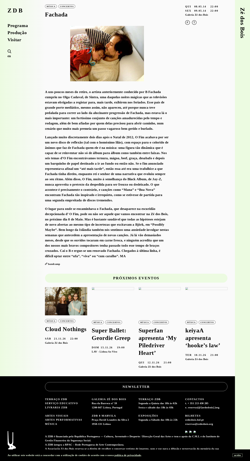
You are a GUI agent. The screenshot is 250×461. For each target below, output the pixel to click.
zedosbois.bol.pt (194, 419)
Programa (18, 25)
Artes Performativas (63, 419)
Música (51, 424)
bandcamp (54, 264)
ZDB (16, 10)
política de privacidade (127, 455)
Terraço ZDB (56, 399)
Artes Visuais (56, 415)
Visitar (14, 39)
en (9, 56)
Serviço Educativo (61, 403)
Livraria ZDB (56, 407)
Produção (17, 32)
